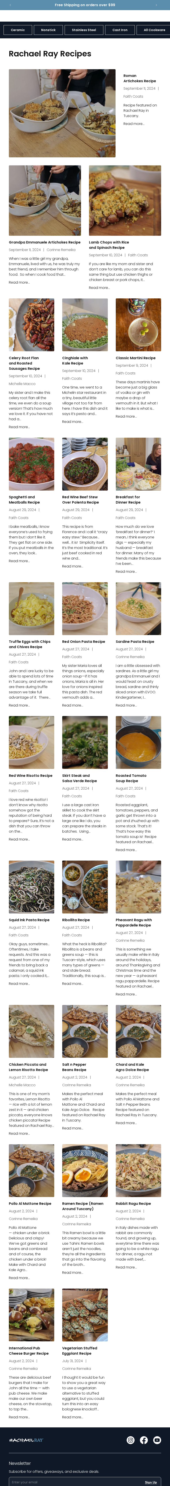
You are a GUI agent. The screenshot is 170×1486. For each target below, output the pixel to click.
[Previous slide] (10, 5)
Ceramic (18, 30)
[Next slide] (156, 5)
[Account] (146, 16)
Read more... (134, 123)
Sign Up (151, 1482)
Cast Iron (120, 30)
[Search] (137, 16)
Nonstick (48, 30)
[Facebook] (144, 1440)
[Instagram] (131, 1440)
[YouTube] (157, 1440)
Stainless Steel (84, 30)
